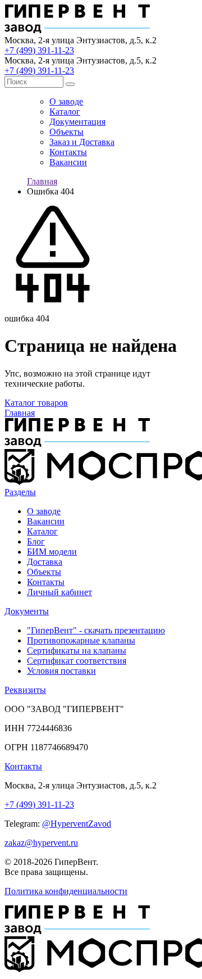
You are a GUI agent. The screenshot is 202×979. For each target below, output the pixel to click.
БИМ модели (52, 551)
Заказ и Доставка (81, 142)
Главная (42, 181)
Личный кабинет (59, 592)
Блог (36, 541)
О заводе (66, 101)
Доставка (44, 561)
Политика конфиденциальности (65, 891)
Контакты (68, 152)
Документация (77, 121)
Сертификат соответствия (76, 660)
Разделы (20, 492)
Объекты (66, 132)
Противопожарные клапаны (81, 640)
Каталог (64, 111)
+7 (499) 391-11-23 (39, 50)
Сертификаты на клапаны (76, 650)
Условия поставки (61, 671)
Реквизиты (25, 690)
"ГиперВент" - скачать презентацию (96, 630)
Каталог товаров (36, 402)
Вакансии (68, 162)
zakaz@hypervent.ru (41, 842)
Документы (26, 611)
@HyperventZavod (76, 823)
